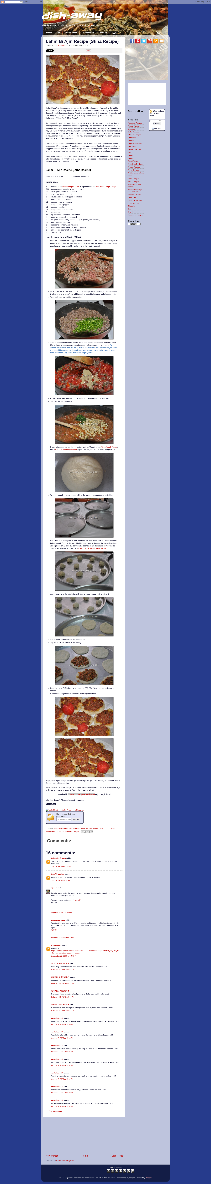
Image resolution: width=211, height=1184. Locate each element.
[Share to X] (87, 831)
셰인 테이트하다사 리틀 (60, 1004)
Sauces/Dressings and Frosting (135, 190)
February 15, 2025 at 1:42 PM (62, 970)
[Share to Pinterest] (92, 831)
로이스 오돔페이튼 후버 (60, 963)
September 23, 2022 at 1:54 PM (63, 956)
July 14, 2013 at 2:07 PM (60, 880)
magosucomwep (58, 920)
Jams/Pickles (133, 161)
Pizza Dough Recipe (70, 187)
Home (49, 33)
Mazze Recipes (74, 828)
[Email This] (82, 831)
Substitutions (71, 33)
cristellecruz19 (57, 1018)
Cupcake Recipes (135, 143)
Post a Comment (55, 1111)
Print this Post (50, 804)
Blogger (148, 1178)
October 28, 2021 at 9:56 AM (62, 938)
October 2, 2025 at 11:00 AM (62, 1024)
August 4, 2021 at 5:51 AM (61, 912)
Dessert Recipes (134, 149)
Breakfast (131, 129)
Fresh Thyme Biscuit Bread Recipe (92, 548)
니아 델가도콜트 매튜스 (60, 977)
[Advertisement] (84, 1135)
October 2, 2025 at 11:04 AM (62, 1106)
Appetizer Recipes (60, 828)
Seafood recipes (134, 194)
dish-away (71, 16)
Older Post (117, 1155)
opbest (54, 888)
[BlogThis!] (85, 831)
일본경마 (54, 930)
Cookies (131, 141)
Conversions (88, 33)
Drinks (130, 155)
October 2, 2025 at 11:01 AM (62, 1052)
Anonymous (56, 945)
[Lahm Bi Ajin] (83, 104)
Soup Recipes (133, 203)
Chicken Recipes (134, 135)
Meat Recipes (86, 828)
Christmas (132, 138)
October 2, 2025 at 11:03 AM (62, 1093)
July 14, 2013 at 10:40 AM (61, 867)
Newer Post (52, 1155)
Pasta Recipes (133, 179)
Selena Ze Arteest (58, 858)
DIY (129, 152)
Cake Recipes (133, 132)
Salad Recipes (133, 182)
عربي (114, 33)
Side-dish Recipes (72, 832)
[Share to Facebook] (89, 831)
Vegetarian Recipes (135, 215)
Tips (58, 33)
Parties (112, 828)
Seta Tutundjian (57, 874)
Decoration (132, 146)
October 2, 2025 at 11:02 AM (62, 1065)
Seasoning (132, 197)
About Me (102, 33)
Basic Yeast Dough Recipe (105, 187)
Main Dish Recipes (135, 164)
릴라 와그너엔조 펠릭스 (60, 991)
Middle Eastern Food (101, 828)
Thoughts (131, 206)
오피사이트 (77, 900)
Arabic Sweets (133, 126)
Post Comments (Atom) (65, 1161)
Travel (130, 212)
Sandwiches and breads (55, 832)
